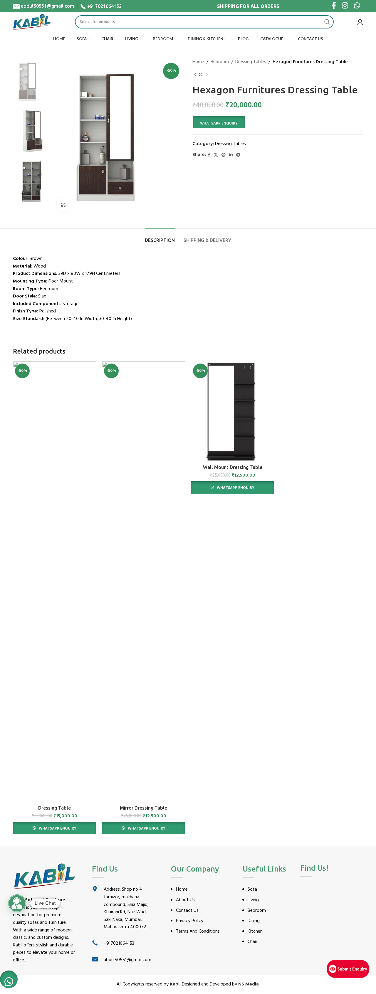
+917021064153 (104, 6)
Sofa (252, 889)
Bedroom (220, 62)
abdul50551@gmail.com (47, 6)
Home (198, 62)
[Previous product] (195, 75)
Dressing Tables (250, 62)
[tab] (160, 237)
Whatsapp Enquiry (57, 828)
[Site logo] (32, 22)
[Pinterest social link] (223, 155)
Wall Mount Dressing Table (232, 467)
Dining (254, 921)
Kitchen (255, 931)
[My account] (360, 22)
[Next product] (207, 75)
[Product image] (54, 581)
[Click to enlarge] (63, 204)
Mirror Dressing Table (143, 807)
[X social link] (216, 155)
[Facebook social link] (209, 155)
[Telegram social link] (238, 155)
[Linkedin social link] (230, 155)
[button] (218, 122)
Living (253, 900)
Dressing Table (54, 807)
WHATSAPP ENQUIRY (219, 123)
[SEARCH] (327, 21)
